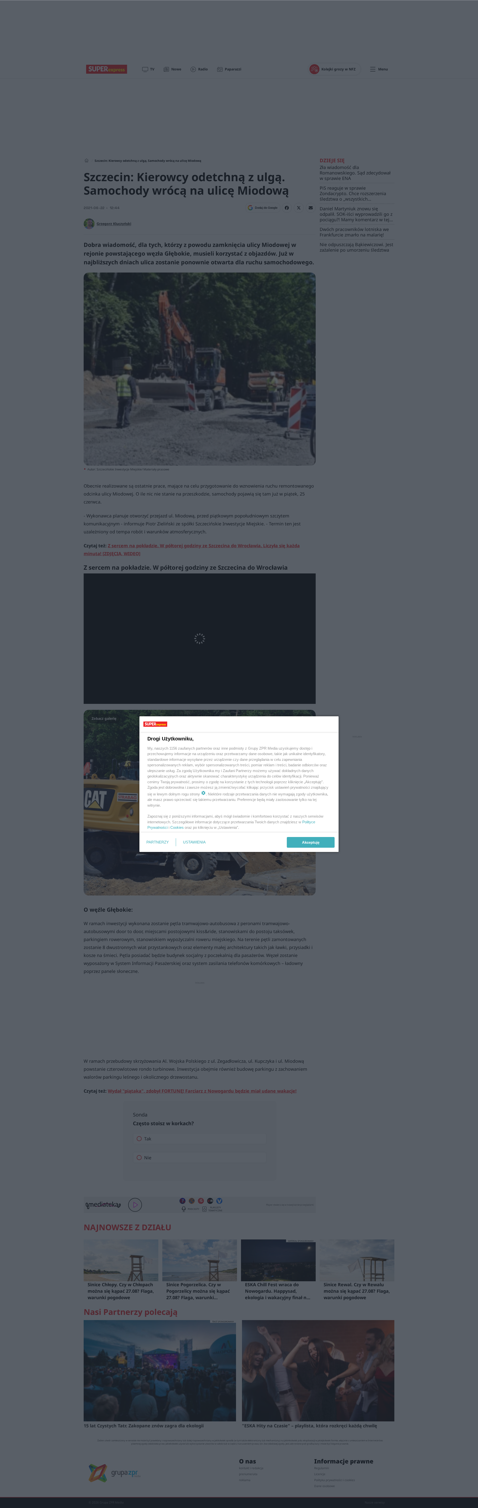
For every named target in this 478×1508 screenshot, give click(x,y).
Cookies (177, 827)
